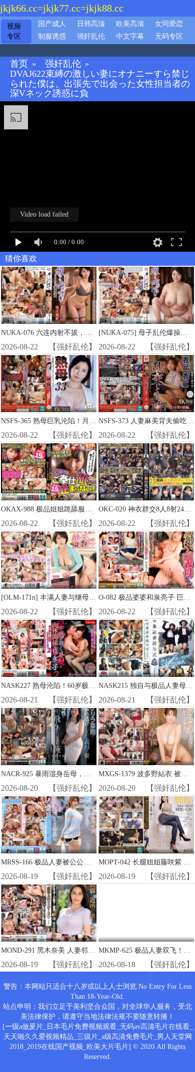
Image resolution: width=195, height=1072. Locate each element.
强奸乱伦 (91, 36)
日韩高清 (91, 24)
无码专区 (169, 36)
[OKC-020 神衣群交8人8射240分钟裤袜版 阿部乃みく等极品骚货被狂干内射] (146, 472)
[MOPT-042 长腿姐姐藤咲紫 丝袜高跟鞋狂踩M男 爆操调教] (146, 825)
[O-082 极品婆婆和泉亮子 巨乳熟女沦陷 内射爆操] (146, 560)
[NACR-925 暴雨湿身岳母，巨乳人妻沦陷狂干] (48, 737)
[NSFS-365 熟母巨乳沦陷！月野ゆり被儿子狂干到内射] (48, 384)
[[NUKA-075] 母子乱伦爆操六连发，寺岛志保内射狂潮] (146, 295)
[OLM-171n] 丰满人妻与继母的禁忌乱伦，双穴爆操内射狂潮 (94, 597)
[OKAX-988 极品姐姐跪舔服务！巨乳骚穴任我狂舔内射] (48, 472)
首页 (19, 64)
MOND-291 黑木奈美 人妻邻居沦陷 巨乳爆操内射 (77, 950)
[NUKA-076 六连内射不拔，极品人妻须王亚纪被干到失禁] (48, 295)
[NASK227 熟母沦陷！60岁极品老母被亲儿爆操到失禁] (48, 648)
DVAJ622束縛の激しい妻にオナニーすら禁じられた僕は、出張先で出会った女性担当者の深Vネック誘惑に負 (100, 84)
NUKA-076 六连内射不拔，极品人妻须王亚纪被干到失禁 (88, 332)
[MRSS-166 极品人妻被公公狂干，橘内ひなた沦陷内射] (48, 825)
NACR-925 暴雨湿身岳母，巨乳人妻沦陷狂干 (70, 774)
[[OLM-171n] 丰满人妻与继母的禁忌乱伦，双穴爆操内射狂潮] (48, 560)
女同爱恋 (169, 24)
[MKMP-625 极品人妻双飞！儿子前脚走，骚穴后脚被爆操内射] (146, 913)
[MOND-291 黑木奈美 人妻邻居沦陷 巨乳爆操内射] (48, 913)
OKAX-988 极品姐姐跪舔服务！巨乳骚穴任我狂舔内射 (85, 509)
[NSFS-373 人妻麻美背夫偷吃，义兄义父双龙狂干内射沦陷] (146, 384)
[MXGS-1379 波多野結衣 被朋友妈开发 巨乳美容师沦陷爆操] (146, 737)
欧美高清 (130, 24)
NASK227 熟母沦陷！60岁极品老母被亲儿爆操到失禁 (83, 685)
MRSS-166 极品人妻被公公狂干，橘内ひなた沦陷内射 (84, 862)
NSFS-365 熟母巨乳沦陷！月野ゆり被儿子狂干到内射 (83, 421)
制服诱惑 (52, 36)
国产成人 (52, 24)
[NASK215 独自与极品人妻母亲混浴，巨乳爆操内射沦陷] (146, 648)
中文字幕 (130, 36)
